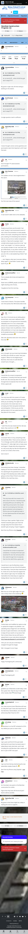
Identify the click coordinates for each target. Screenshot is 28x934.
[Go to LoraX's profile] (2, 394)
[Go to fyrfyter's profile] (2, 685)
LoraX (6, 393)
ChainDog (7, 487)
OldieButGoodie (9, 463)
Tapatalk (19, 530)
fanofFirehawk (9, 98)
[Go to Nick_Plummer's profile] (2, 172)
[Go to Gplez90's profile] (2, 658)
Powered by (14, 927)
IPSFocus (16, 923)
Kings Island (19, 35)
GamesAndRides (9, 67)
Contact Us (8, 920)
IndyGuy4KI (7, 35)
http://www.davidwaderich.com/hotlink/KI (13, 639)
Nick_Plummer (9, 171)
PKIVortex (8, 737)
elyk (6, 760)
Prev (6, 42)
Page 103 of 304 (13, 42)
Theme (11, 923)
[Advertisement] (14, 867)
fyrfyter (7, 684)
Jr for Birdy (8, 722)
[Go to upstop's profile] (2, 434)
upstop (7, 433)
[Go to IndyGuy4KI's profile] (2, 35)
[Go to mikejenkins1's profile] (2, 781)
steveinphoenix (9, 46)
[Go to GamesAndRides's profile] (2, 68)
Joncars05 (7, 539)
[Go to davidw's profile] (2, 620)
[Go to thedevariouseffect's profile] (2, 273)
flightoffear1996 (9, 126)
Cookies (15, 920)
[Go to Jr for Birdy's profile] (2, 723)
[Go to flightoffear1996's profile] (2, 127)
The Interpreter (9, 297)
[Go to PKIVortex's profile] (2, 738)
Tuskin (7, 224)
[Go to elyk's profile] (2, 760)
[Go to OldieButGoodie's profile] (2, 463)
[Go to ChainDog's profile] (2, 488)
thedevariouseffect (10, 273)
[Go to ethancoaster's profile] (2, 349)
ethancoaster (8, 349)
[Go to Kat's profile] (2, 160)
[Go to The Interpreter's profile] (2, 298)
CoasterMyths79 (9, 702)
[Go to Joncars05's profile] (2, 540)
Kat (6, 159)
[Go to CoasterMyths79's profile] (2, 703)
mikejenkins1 (8, 781)
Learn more (3, 2)
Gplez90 (7, 657)
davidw (7, 620)
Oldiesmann (8, 587)
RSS (21, 920)
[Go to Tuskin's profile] (2, 224)
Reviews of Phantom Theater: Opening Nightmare (11, 20)
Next (22, 42)
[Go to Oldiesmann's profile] (2, 588)
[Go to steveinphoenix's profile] (2, 47)
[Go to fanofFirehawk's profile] (2, 98)
